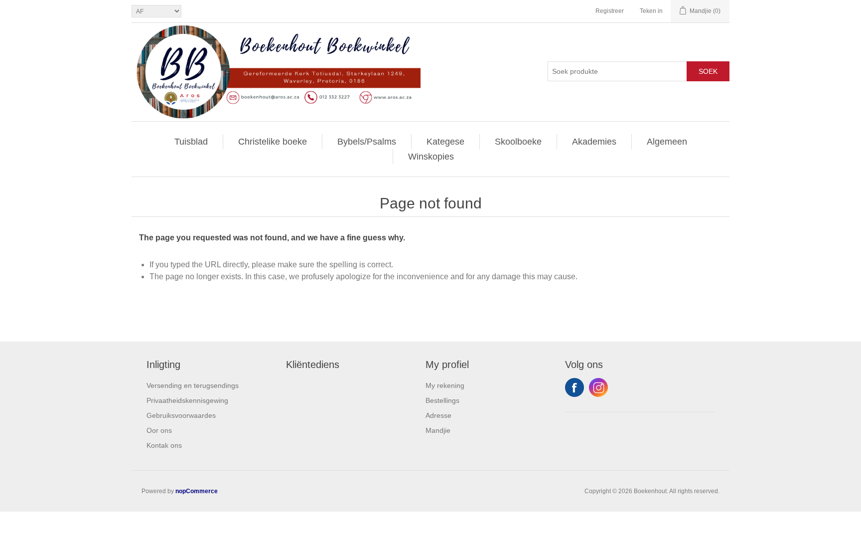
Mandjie (438, 430)
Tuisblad (191, 142)
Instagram (598, 387)
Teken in (651, 10)
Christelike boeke (272, 142)
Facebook (574, 387)
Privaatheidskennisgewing (187, 400)
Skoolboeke (518, 142)
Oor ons (159, 430)
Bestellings (442, 400)
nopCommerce (196, 491)
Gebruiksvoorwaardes (181, 415)
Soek (708, 71)
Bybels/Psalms (366, 142)
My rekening (445, 385)
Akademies (594, 142)
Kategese (445, 142)
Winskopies (431, 157)
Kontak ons (164, 445)
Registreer (609, 10)
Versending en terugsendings (192, 385)
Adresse (438, 415)
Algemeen (667, 142)
